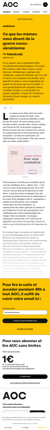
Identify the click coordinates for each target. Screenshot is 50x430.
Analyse (6, 12)
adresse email (8, 308)
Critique (26, 12)
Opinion (16, 12)
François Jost (15, 54)
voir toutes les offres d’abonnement (25, 383)
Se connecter (35, 4)
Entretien (36, 12)
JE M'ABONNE (25, 377)
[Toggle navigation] (45, 4)
